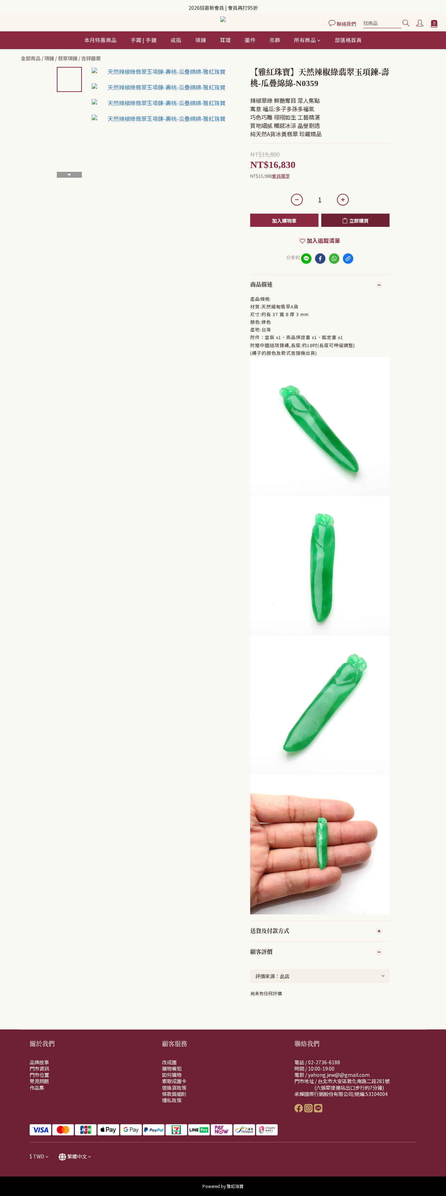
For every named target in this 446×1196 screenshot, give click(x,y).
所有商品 (305, 40)
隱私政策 (172, 1100)
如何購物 (172, 1074)
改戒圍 (169, 1062)
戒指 (175, 40)
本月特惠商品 (100, 40)
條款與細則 (174, 1093)
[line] (306, 258)
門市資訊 (39, 1068)
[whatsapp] (334, 258)
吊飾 (274, 40)
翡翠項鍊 (67, 58)
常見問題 (39, 1081)
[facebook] (320, 258)
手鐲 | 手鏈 (144, 40)
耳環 (225, 40)
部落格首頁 (348, 40)
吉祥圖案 (91, 58)
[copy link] (348, 258)
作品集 (37, 1087)
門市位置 (39, 1074)
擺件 (250, 40)
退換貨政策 (174, 1087)
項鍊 (200, 40)
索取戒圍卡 (174, 1081)
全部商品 (30, 58)
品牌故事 (39, 1062)
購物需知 (172, 1068)
